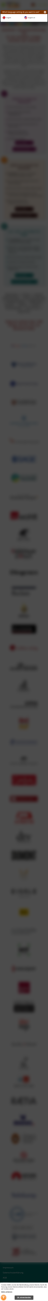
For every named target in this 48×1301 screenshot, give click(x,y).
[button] (44, 12)
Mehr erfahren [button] (6, 1292)
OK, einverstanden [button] (24, 1297)
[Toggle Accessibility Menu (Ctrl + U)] (3, 1297)
